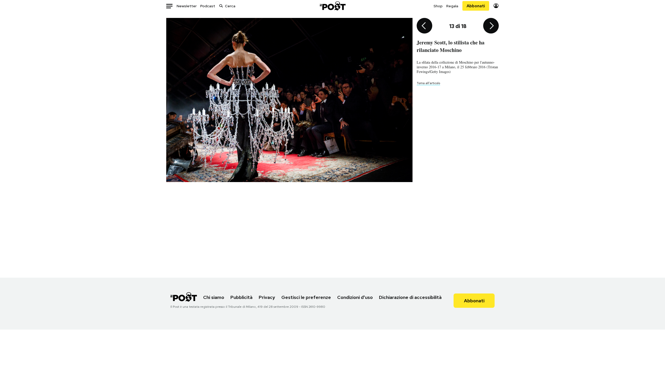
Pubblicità (241, 297)
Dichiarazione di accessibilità (410, 297)
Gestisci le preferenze (306, 297)
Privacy (267, 297)
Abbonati (476, 6)
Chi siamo (213, 297)
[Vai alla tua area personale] (496, 6)
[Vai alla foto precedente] (424, 26)
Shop (438, 6)
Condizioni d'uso (355, 297)
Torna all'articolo (428, 83)
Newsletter (187, 6)
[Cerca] (221, 6)
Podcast (207, 6)
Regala (452, 6)
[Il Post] (332, 5)
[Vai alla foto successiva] (491, 26)
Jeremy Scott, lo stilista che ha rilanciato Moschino (450, 46)
